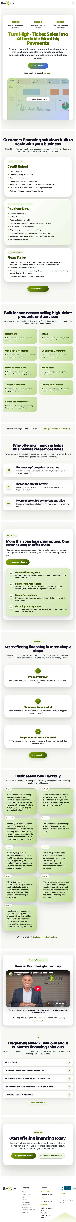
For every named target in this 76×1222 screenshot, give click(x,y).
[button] (73, 2)
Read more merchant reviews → (46, 937)
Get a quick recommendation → (56, 429)
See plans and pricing (38, 65)
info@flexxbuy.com (47, 1201)
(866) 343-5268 (46, 1194)
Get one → (47, 73)
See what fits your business (51, 1156)
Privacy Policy (26, 1204)
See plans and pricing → (18, 562)
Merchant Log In (27, 1207)
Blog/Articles (26, 1202)
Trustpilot (63, 1193)
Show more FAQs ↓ (38, 1102)
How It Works (26, 1194)
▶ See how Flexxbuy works (38, 99)
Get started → (38, 755)
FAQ (23, 1197)
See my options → (38, 289)
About (24, 1192)
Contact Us (25, 1199)
